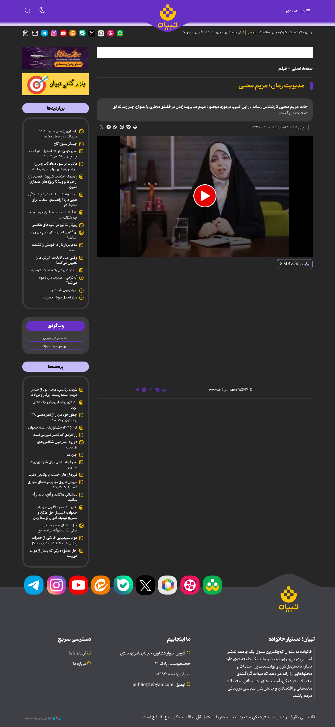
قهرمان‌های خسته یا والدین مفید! (52, 475)
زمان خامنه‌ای (234, 32)
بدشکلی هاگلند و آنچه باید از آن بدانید (54, 497)
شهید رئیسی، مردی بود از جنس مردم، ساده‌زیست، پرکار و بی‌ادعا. (53, 392)
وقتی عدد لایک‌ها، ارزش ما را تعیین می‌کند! (56, 260)
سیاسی (252, 32)
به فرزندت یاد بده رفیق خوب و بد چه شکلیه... (53, 214)
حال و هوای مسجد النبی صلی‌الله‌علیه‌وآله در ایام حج (57, 527)
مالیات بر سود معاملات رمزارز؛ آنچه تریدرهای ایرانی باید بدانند (54, 166)
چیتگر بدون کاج (65, 144)
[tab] (55, 108)
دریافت (292, 264)
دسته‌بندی (295, 11)
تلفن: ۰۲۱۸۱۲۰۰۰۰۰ (170, 674)
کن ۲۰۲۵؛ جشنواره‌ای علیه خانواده (52, 427)
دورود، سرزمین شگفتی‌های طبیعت (57, 444)
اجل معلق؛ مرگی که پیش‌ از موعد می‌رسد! (53, 553)
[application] (205, 196)
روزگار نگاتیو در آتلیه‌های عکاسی (54, 225)
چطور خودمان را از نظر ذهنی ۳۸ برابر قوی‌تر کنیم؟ (54, 417)
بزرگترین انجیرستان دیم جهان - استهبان (53, 234)
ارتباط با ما (77, 653)
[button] (204, 195)
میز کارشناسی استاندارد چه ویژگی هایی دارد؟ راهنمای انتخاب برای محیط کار (52, 199)
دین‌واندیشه (214, 32)
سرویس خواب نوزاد (55, 346)
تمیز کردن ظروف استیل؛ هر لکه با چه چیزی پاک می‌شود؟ (52, 153)
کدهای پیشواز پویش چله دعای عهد (55, 404)
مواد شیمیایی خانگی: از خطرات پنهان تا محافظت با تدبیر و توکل (54, 540)
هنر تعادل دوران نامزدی (60, 297)
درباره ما (79, 664)
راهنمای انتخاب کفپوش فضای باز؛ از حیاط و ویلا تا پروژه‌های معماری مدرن (52, 182)
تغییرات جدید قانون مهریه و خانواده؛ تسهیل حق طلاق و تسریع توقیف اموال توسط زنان (55, 512)
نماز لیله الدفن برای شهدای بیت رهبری (53, 464)
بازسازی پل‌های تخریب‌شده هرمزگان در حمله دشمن (58, 133)
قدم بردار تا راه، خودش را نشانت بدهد (54, 247)
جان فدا (71, 455)
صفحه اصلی (302, 68)
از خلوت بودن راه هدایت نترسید (54, 270)
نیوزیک (187, 32)
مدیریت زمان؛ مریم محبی (271, 86)
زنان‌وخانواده (303, 32)
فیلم (282, 68)
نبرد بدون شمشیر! (63, 290)
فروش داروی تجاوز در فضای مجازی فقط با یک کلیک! (52, 484)
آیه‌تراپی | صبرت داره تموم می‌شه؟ (57, 280)
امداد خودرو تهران (55, 338)
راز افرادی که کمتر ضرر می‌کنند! (54, 435)
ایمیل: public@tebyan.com (158, 684)
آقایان (199, 32)
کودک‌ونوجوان (282, 32)
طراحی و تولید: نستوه (38, 718)
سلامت (264, 32)
